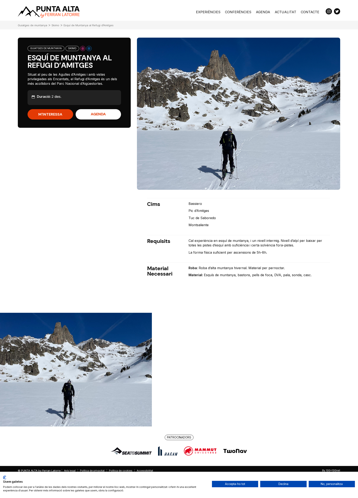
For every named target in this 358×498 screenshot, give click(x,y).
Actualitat (285, 12)
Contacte (310, 12)
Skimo (55, 25)
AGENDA (98, 114)
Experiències (208, 12)
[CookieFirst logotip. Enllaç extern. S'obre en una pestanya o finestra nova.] (4, 477)
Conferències (238, 12)
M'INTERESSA (50, 114)
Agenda (263, 12)
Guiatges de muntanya (32, 25)
